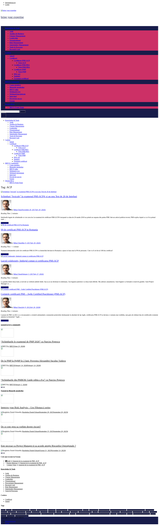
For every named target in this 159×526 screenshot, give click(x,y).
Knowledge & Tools (12, 28)
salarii (113, 514)
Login (7, 5)
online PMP (21, 512)
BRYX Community (12, 82)
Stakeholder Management (19, 45)
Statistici (17, 76)
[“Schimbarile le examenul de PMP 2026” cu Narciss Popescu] (7, 337)
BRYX (12, 346)
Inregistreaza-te (10, 3)
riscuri (72, 514)
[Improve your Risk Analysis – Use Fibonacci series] (7, 403)
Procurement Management (14, 483)
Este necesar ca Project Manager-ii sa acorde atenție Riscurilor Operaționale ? (38, 445)
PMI (58, 512)
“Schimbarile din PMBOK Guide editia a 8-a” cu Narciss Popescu (33, 380)
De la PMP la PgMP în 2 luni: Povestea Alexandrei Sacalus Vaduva (33, 360)
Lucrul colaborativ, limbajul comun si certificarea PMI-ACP (30, 260)
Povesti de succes (16, 99)
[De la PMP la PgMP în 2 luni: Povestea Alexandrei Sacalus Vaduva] (7, 356)
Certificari (13, 58)
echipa (86, 510)
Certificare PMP (20, 69)
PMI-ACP (66, 512)
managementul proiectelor (136, 510)
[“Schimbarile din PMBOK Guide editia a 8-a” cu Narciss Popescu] (7, 375)
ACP (3, 510)
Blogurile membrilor (17, 87)
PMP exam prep (126, 512)
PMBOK (52, 512)
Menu (3, 115)
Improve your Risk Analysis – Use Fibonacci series (25, 407)
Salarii (12, 56)
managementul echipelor (118, 510)
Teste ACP (22, 63)
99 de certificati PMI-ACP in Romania (19, 229)
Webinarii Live (15, 92)
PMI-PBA (74, 512)
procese (146, 512)
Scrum (130, 514)
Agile (11, 31)
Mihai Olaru (17, 210)
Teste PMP (22, 72)
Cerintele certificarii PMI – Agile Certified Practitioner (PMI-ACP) (33, 294)
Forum (12, 101)
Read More (5, 223)
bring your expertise (12, 17)
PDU (28, 512)
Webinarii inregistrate (18, 94)
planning (44, 512)
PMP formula (137, 512)
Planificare (36, 512)
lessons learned (104, 510)
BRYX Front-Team (17, 107)
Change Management (17, 36)
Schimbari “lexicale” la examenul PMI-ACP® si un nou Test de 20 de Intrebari (39, 196)
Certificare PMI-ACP (22, 60)
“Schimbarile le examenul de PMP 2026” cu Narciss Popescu (30, 341)
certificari (52, 510)
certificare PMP (42, 510)
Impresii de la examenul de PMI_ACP (26, 461)
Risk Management (16, 43)
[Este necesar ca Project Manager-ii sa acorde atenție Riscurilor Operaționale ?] (7, 441)
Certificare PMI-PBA (22, 65)
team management (21, 516)
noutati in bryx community (10, 325)
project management (33, 514)
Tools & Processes (16, 47)
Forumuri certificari (21, 78)
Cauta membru (15, 85)
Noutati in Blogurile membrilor (12, 391)
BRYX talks (14, 90)
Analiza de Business (17, 34)
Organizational (15, 40)
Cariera (8, 53)
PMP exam (115, 512)
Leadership (14, 38)
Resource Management (61, 514)
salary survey (122, 514)
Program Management (18, 514)
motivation (12, 512)
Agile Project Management (21, 510)
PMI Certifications (85, 512)
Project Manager (47, 514)
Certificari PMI (61, 510)
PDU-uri (17, 74)
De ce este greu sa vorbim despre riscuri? (21, 426)
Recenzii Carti (15, 49)
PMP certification (104, 512)
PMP (95, 512)
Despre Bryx (9, 104)
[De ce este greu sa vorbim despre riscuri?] (7, 422)
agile (9, 510)
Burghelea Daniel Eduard (31, 412)
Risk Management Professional (100, 514)
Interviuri (13, 96)
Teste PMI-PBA (24, 67)
